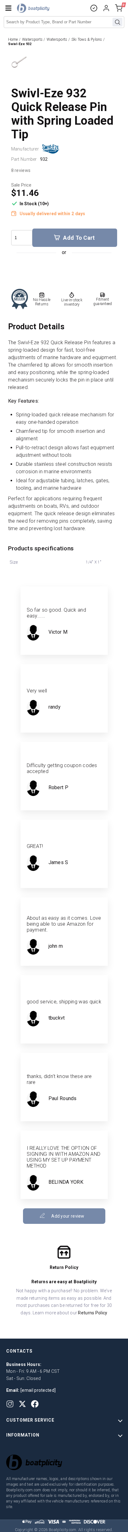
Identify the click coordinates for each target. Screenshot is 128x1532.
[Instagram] (10, 1404)
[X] (22, 1404)
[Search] (117, 22)
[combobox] (64, 22)
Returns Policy (92, 1312)
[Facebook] (35, 1404)
